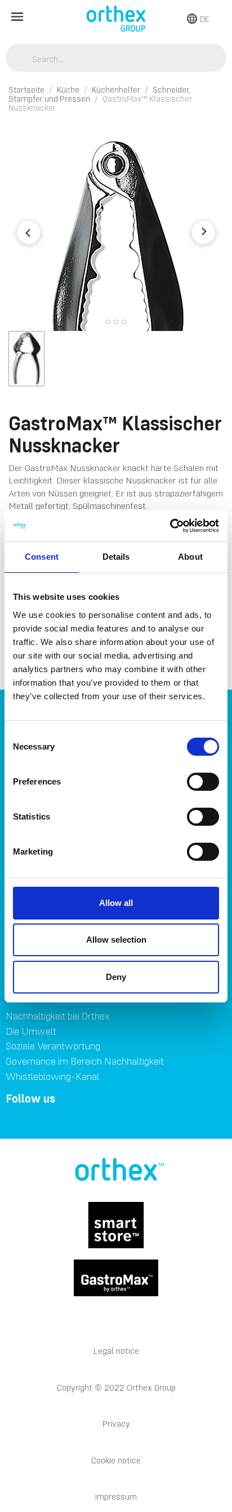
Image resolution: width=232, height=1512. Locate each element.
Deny (116, 977)
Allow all (116, 903)
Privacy (116, 1423)
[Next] (203, 232)
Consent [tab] (42, 556)
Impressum (116, 1496)
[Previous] (28, 232)
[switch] (203, 782)
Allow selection (116, 939)
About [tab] (190, 556)
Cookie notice (116, 1460)
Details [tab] (116, 556)
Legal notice (116, 1350)
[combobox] (116, 59)
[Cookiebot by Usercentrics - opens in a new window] (170, 525)
